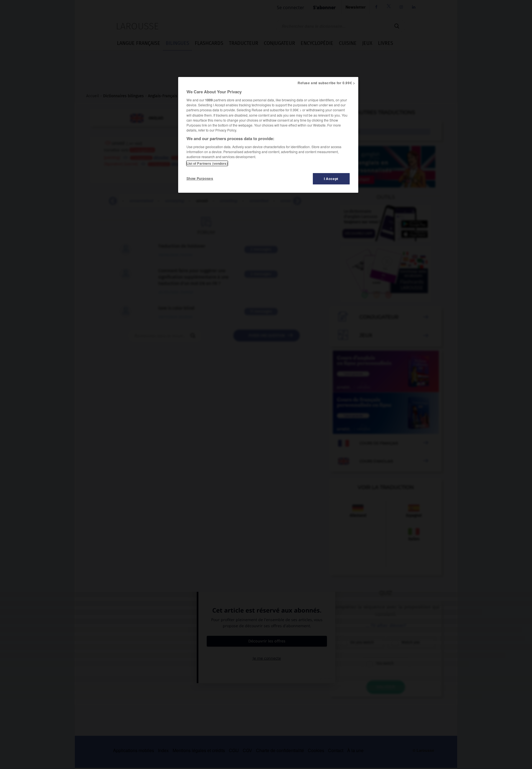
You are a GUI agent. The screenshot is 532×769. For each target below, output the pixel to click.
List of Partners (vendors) (207, 163)
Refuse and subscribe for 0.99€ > (326, 82)
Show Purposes (199, 178)
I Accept (331, 178)
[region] (268, 135)
